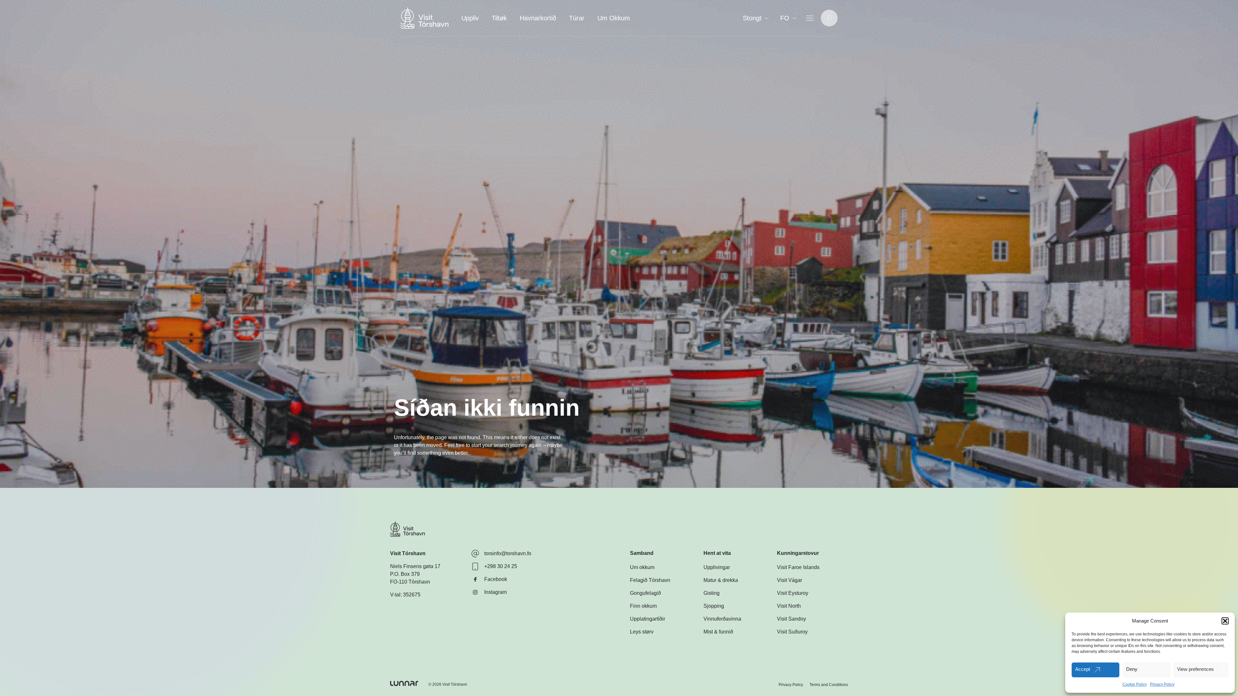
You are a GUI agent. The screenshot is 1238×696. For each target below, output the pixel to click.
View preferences (1195, 669)
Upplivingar (716, 567)
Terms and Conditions (829, 684)
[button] (1225, 621)
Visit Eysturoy (792, 593)
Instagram (495, 592)
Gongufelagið (645, 593)
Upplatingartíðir (647, 619)
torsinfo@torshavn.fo (507, 553)
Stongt (752, 18)
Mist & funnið (718, 631)
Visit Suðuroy (792, 631)
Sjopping (713, 606)
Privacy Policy (1162, 684)
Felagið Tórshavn (650, 580)
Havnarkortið (538, 18)
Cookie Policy (1135, 684)
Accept (1082, 669)
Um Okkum (613, 18)
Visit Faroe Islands (798, 567)
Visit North (789, 606)
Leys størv (641, 631)
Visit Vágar (789, 580)
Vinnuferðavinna (722, 619)
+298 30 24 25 (500, 566)
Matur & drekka (720, 580)
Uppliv (470, 18)
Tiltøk (499, 18)
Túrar (577, 18)
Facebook (495, 579)
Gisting (711, 593)
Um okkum (642, 567)
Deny (1131, 669)
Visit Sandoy (791, 619)
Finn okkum (643, 606)
